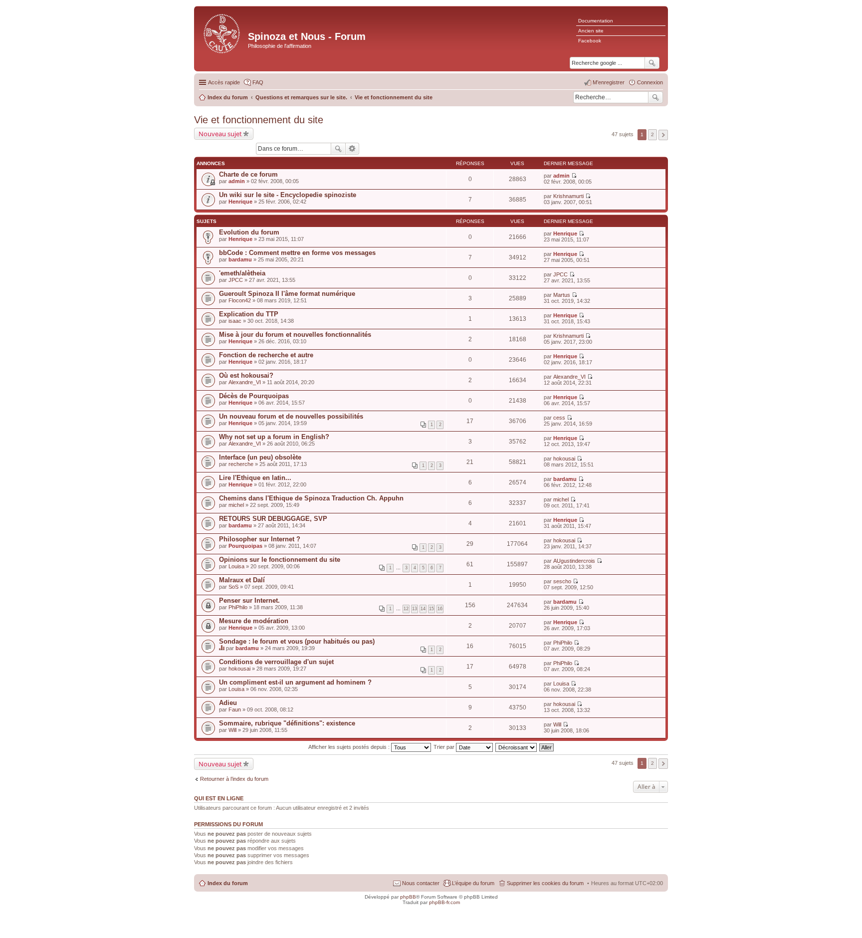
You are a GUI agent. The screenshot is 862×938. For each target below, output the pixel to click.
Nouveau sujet (220, 133)
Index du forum (228, 883)
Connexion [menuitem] (650, 82)
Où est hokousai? (246, 375)
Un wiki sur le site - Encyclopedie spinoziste (287, 195)
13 (414, 608)
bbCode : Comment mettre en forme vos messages (297, 252)
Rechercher (655, 97)
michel (236, 505)
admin (236, 181)
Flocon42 (239, 300)
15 (431, 608)
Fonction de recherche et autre (266, 355)
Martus (561, 295)
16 (439, 608)
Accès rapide (224, 82)
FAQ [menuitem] (257, 82)
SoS (233, 587)
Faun (234, 709)
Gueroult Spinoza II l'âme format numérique (287, 293)
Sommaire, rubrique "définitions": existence (287, 723)
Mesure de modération (253, 621)
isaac (234, 321)
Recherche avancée (352, 149)
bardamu (240, 259)
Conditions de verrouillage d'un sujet (276, 662)
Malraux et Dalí (242, 580)
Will (232, 730)
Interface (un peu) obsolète (260, 457)
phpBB (408, 897)
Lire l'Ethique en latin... (255, 477)
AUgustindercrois (574, 561)
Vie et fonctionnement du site (258, 119)
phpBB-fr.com (444, 902)
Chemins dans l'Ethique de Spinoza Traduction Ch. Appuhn (311, 498)
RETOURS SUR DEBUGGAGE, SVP (273, 518)
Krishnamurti (568, 196)
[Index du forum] (222, 32)
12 (406, 608)
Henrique (240, 202)
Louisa (236, 566)
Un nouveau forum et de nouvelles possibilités (291, 416)
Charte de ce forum (248, 174)
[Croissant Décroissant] (516, 747)
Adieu (228, 702)
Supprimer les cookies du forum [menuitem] (545, 883)
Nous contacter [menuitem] (420, 883)
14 (423, 608)
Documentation (595, 20)
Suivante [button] (663, 135)
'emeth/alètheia (242, 273)
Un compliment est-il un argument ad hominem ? (295, 682)
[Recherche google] (652, 63)
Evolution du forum (249, 232)
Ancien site (591, 30)
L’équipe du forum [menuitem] (473, 883)
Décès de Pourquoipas (254, 396)
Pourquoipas (245, 546)
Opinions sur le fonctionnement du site (279, 559)
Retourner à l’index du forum (234, 779)
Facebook (589, 40)
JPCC (235, 280)
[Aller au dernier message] (574, 176)
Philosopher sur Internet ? (259, 539)
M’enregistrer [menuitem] (609, 82)
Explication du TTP (248, 314)
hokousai (564, 459)
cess (559, 418)
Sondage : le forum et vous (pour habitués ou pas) (297, 641)
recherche (240, 464)
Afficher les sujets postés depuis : (349, 747)
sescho (562, 581)
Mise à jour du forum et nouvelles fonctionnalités (295, 334)
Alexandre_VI (244, 382)
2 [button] (652, 134)
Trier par (444, 747)
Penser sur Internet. (249, 600)
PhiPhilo (237, 607)
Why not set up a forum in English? (274, 437)
